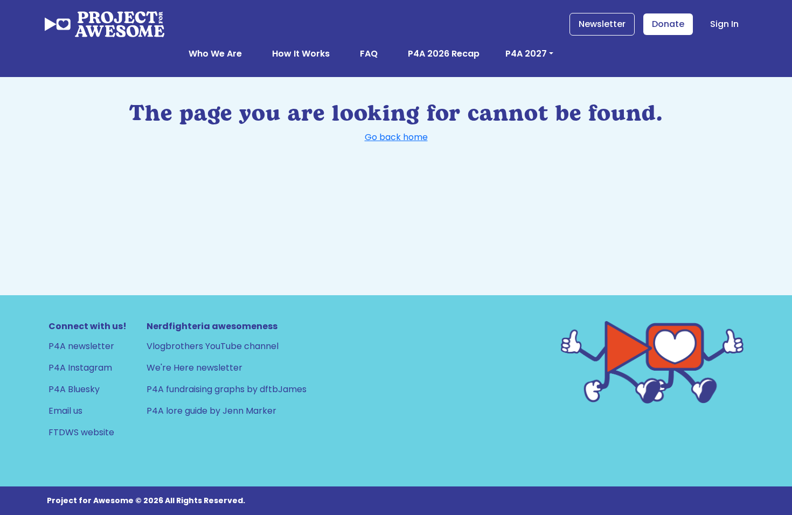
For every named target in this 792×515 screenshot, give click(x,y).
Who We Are (215, 53)
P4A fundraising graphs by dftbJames (227, 389)
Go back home (396, 137)
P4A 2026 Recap (444, 53)
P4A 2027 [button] (526, 53)
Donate (668, 24)
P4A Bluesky (74, 389)
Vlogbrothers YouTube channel (213, 346)
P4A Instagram (80, 367)
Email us (65, 411)
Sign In (724, 24)
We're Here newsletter (194, 367)
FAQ (369, 53)
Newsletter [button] (602, 24)
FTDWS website (81, 432)
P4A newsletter (81, 346)
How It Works (301, 53)
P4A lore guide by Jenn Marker (211, 411)
